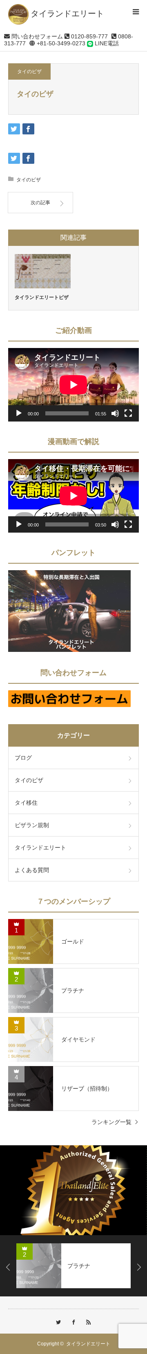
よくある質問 (32, 870)
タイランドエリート (40, 847)
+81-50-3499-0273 (60, 43)
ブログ (23, 757)
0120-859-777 (88, 36)
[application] (73, 385)
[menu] (135, 11)
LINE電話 (106, 43)
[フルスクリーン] (128, 413)
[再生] (19, 413)
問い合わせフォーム (36, 36)
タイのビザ (29, 71)
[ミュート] (115, 413)
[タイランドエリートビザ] (43, 271)
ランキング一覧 (111, 1122)
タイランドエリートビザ (42, 297)
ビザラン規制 (32, 825)
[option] (73, 1190)
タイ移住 (26, 802)
